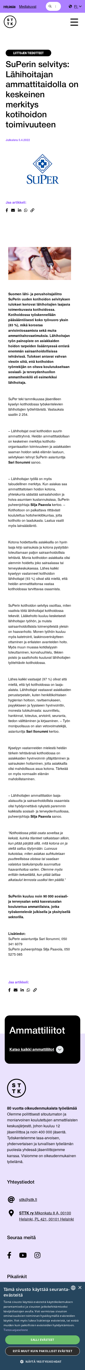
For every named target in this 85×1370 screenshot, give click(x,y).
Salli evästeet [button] (42, 1340)
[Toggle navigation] (74, 22)
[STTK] (31, 21)
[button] (42, 1362)
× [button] (79, 1287)
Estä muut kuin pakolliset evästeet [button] (42, 1351)
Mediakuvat (27, 6)
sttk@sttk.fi (28, 1199)
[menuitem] (77, 6)
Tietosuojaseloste (16, 1330)
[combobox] (53, 6)
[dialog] (42, 1326)
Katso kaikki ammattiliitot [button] (31, 1049)
